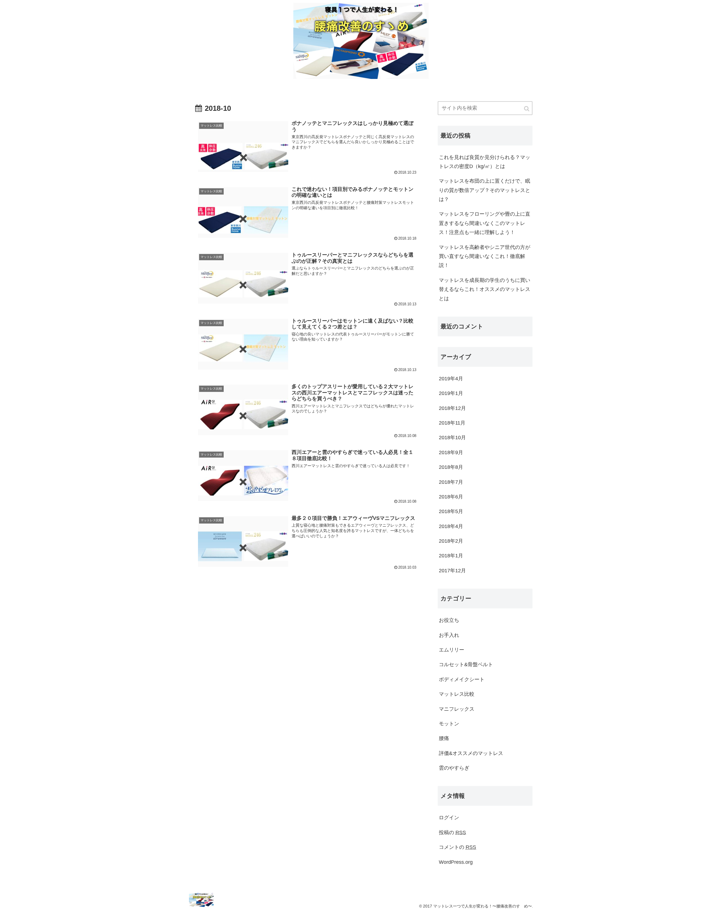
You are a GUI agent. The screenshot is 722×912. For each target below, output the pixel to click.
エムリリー (451, 650)
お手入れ (449, 635)
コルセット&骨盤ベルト (466, 664)
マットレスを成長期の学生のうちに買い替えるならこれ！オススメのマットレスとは (484, 289)
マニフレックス (456, 709)
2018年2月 (451, 541)
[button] (527, 109)
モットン (449, 723)
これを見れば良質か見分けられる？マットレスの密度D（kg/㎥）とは (484, 161)
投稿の (452, 832)
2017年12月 (452, 570)
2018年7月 (451, 482)
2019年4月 (451, 378)
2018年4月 (451, 526)
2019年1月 (451, 393)
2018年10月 (452, 437)
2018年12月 (452, 408)
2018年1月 (451, 555)
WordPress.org (456, 862)
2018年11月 (452, 423)
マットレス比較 (456, 694)
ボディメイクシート (462, 679)
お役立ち (449, 620)
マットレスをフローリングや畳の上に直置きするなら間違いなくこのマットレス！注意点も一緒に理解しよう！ (484, 223)
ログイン (449, 817)
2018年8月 (451, 467)
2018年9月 (451, 452)
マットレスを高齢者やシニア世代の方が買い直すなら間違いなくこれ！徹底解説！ (484, 256)
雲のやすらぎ (454, 768)
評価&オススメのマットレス (471, 753)
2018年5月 (451, 511)
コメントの (457, 847)
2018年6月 (451, 497)
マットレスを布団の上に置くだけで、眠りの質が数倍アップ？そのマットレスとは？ (484, 190)
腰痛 (444, 738)
